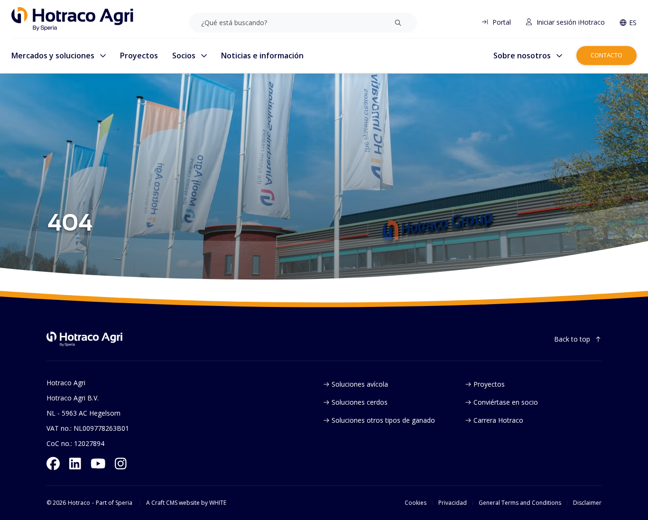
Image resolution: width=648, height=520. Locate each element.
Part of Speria (114, 503)
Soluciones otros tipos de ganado (383, 420)
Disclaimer (587, 503)
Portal (501, 22)
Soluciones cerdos (360, 402)
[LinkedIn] (75, 463)
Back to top (572, 339)
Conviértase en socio (505, 402)
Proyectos (139, 55)
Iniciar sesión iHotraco (571, 22)
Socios (183, 55)
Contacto (606, 55)
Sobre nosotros (522, 55)
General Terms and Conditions (520, 503)
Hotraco (79, 503)
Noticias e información (262, 55)
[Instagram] (121, 463)
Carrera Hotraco (498, 420)
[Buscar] (398, 23)
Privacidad (452, 503)
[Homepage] (72, 19)
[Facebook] (53, 463)
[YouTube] (98, 463)
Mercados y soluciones (52, 55)
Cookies (415, 503)
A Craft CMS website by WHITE (186, 503)
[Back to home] (84, 339)
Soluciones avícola (360, 384)
